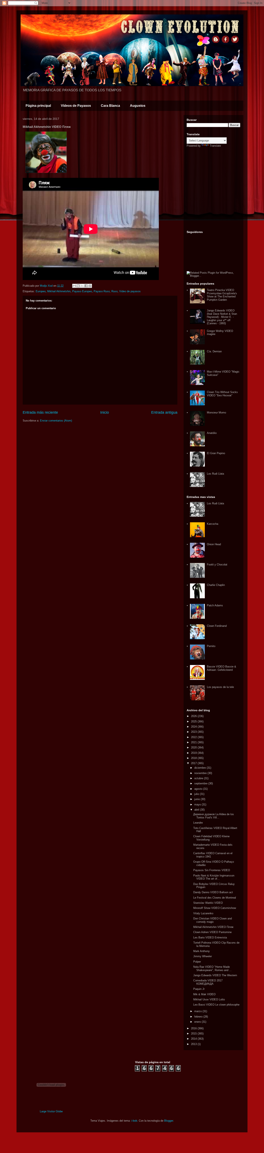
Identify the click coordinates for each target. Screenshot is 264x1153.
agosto (198, 788)
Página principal (38, 105)
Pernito (211, 646)
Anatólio (212, 433)
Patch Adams (215, 605)
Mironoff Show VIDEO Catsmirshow (214, 908)
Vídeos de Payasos (76, 105)
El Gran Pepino (216, 453)
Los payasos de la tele (220, 687)
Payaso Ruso (102, 291)
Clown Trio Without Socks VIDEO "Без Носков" (222, 394)
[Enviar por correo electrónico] (74, 286)
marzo (198, 1011)
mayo (198, 804)
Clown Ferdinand (217, 625)
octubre (199, 778)
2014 (194, 1038)
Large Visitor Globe (51, 1111)
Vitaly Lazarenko (203, 913)
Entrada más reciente (40, 412)
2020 (194, 747)
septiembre (201, 783)
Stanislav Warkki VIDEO (208, 902)
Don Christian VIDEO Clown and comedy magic (212, 920)
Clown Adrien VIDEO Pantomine (212, 932)
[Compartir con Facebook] (86, 286)
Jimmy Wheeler (202, 956)
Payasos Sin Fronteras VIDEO (211, 870)
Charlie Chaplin (216, 585)
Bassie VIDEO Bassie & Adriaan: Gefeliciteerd (221, 668)
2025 (194, 721)
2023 (194, 731)
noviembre (200, 773)
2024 (194, 726)
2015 (194, 1033)
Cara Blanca (110, 105)
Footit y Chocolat (217, 564)
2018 (194, 758)
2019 (194, 752)
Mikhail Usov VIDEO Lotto (209, 999)
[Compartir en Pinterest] (90, 286)
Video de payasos (130, 291)
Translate (215, 145)
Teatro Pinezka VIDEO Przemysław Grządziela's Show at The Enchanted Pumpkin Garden (222, 295)
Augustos (137, 105)
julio (197, 794)
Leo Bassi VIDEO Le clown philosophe (216, 1004)
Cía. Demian (214, 351)
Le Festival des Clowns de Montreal (214, 897)
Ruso (114, 291)
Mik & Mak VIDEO (204, 994)
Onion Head (214, 544)
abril (197, 809)
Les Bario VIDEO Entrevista (210, 937)
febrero (198, 1016)
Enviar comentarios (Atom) (56, 420)
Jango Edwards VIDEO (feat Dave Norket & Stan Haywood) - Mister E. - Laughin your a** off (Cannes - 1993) (222, 317)
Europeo (41, 291)
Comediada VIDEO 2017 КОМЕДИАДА (208, 982)
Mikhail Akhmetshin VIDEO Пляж (213, 927)
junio (197, 799)
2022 (194, 737)
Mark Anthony (201, 951)
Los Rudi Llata (215, 473)
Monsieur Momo (216, 412)
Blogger (168, 1120)
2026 (194, 716)
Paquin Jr (199, 988)
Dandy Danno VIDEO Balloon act (213, 892)
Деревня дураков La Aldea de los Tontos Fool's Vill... (213, 816)
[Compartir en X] (82, 286)
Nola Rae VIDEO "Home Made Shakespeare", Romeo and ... (212, 968)
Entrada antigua (164, 412)
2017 (194, 763)
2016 (194, 1028)
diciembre (200, 767)
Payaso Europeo (82, 291)
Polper (197, 961)
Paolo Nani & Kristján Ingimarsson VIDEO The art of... (213, 877)
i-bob (134, 1120)
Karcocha (212, 523)
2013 (194, 1044)
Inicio (104, 412)
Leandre (198, 822)
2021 (194, 742)
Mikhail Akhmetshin (59, 291)
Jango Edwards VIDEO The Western (215, 975)
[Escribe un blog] (78, 286)
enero (198, 1021)
